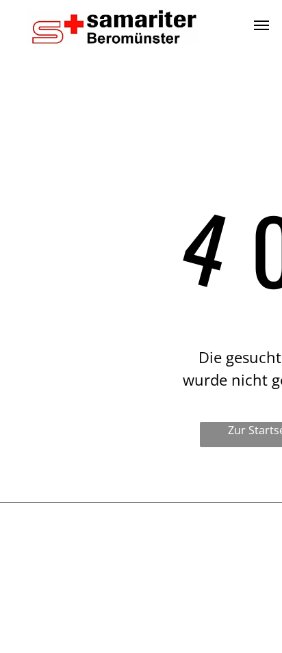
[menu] (261, 25)
